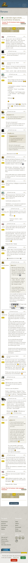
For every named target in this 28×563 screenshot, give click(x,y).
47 (15, 31)
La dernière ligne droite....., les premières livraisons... (13, 18)
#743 (24, 62)
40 (20, 28)
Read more (16, 557)
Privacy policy (4, 541)
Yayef (3, 359)
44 (9, 31)
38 (14, 28)
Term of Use (4, 539)
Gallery (3, 529)
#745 (24, 111)
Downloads (18, 527)
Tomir (3, 160)
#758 (24, 416)
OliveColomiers (5, 265)
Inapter (3, 401)
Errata (16, 529)
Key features (4, 525)
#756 (24, 377)
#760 (24, 471)
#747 (24, 156)
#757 (24, 398)
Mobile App (18, 531)
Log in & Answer (14, 503)
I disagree (14, 560)
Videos (17, 523)
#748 (24, 180)
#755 (24, 356)
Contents (3, 527)
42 (3, 31)
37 (11, 28)
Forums (4, 22)
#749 (24, 192)
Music (16, 525)
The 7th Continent (11, 22)
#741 (24, 36)
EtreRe (3, 114)
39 (17, 28)
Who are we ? (4, 537)
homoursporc (4, 314)
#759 (24, 455)
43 (6, 31)
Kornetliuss (4, 420)
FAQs (16, 521)
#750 (24, 208)
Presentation (4, 521)
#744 (24, 74)
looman (3, 227)
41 (23, 28)
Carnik (3, 380)
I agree (23, 557)
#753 (24, 262)
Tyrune (3, 66)
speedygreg (4, 77)
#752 (24, 247)
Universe (3, 523)
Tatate (3, 195)
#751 (24, 223)
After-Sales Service (6, 544)
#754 (24, 311)
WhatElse (4, 250)
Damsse (3, 184)
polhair (3, 39)
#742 (24, 51)
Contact (3, 543)
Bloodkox (4, 54)
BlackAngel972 (5, 212)
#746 (24, 130)
